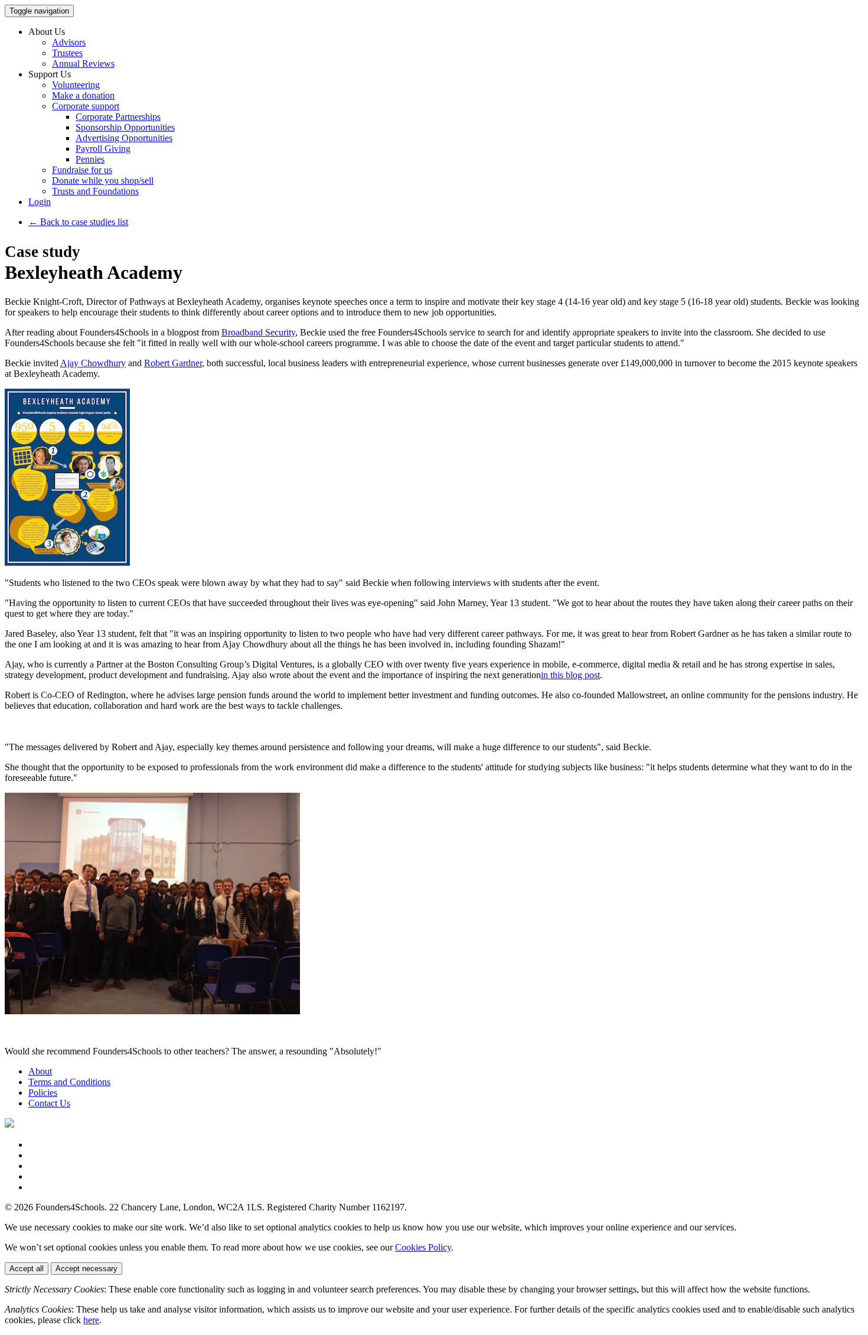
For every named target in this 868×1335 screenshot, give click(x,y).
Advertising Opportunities (124, 138)
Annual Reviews (83, 63)
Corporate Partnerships (118, 117)
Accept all (26, 1268)
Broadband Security (258, 332)
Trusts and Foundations (95, 191)
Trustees (67, 53)
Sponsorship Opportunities (125, 127)
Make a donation (83, 95)
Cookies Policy (423, 1247)
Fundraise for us (82, 170)
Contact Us (49, 1103)
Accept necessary (87, 1268)
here (91, 1320)
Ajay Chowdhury (93, 363)
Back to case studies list (78, 222)
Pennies (90, 159)
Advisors (69, 42)
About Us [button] (46, 32)
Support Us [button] (49, 74)
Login (39, 202)
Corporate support (85, 106)
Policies (42, 1092)
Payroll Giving (103, 149)
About (40, 1071)
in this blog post (570, 675)
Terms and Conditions (69, 1082)
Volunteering (76, 85)
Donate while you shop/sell (103, 180)
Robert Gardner (173, 363)
